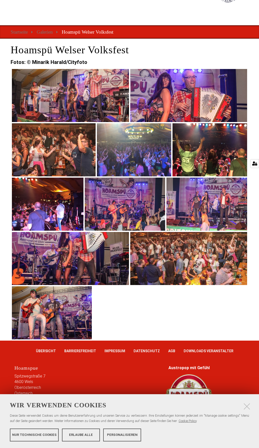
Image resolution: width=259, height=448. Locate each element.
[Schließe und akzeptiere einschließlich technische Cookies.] (247, 406)
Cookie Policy (188, 421)
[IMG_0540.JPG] (134, 149)
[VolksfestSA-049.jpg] (188, 258)
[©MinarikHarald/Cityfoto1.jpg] (188, 95)
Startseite (19, 32)
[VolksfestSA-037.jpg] (70, 258)
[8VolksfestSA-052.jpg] (54, 149)
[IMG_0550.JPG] (47, 204)
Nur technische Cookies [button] (34, 435)
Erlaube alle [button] (81, 435)
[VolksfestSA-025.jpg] (206, 204)
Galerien (45, 32)
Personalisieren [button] (122, 435)
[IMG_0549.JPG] (209, 149)
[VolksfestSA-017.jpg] (125, 204)
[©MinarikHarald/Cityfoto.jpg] (70, 95)
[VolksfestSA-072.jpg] (52, 312)
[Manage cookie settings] (254, 163)
